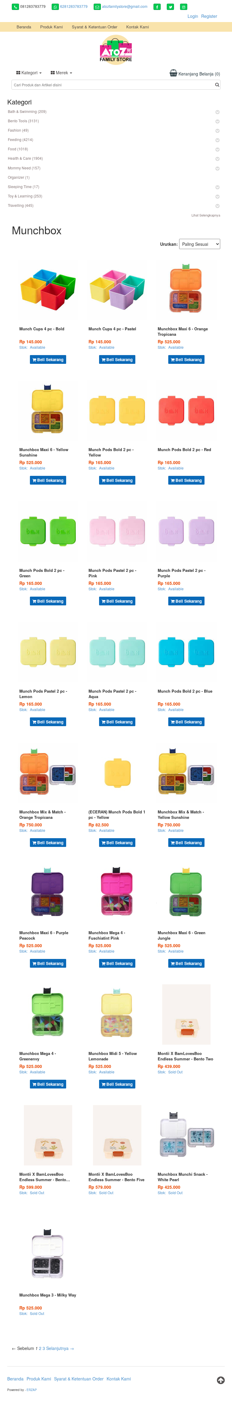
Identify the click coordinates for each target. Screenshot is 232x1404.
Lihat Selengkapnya (206, 215)
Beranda (24, 27)
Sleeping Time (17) (23, 186)
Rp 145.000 (30, 341)
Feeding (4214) (20, 139)
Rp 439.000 (169, 1066)
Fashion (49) (18, 130)
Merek (62, 72)
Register (209, 16)
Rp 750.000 (30, 825)
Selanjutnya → (60, 1348)
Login (193, 16)
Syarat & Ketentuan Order (94, 27)
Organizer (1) (19, 177)
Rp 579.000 (100, 1187)
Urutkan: (169, 244)
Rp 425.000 (169, 1187)
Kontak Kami (137, 27)
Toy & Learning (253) (25, 195)
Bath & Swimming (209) (27, 111)
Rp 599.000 (30, 1187)
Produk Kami (51, 27)
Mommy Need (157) (24, 167)
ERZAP (32, 1390)
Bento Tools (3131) (23, 120)
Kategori (29, 72)
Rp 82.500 (99, 825)
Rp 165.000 (100, 462)
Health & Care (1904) (25, 158)
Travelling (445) (21, 205)
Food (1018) (18, 148)
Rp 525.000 (169, 341)
